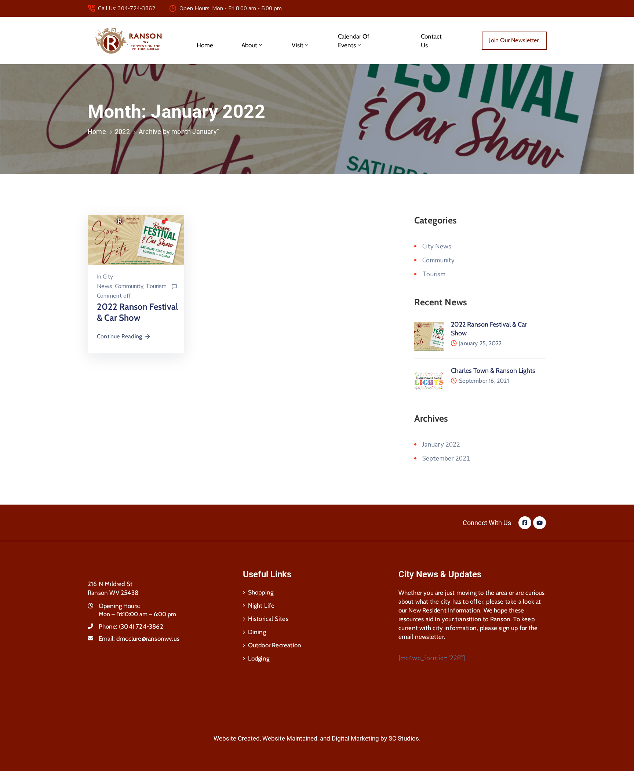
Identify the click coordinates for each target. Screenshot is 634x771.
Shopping (261, 592)
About (249, 45)
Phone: (131, 626)
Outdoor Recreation (275, 645)
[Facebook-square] (524, 522)
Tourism (156, 286)
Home (205, 45)
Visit (297, 45)
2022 (122, 131)
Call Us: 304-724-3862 (126, 8)
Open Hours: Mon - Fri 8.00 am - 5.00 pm (230, 8)
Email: (139, 638)
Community (129, 286)
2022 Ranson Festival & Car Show (137, 312)
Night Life (261, 605)
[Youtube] (539, 522)
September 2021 (446, 458)
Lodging (258, 658)
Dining (257, 632)
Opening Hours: (119, 606)
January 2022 (441, 444)
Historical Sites (268, 618)
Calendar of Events (353, 41)
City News (436, 246)
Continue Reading (119, 336)
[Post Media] (136, 239)
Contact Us (431, 41)
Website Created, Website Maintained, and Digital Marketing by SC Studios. (317, 738)
